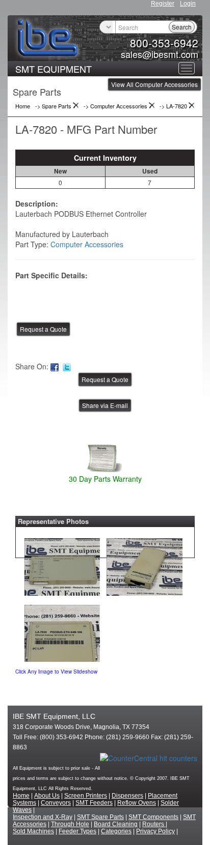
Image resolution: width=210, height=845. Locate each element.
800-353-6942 (164, 42)
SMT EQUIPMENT (53, 68)
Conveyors (56, 802)
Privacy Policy (155, 831)
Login (188, 3)
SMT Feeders (94, 802)
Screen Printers (85, 795)
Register (162, 3)
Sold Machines (33, 831)
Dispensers (127, 795)
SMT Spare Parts (100, 817)
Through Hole (70, 824)
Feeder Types (77, 831)
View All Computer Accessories (154, 84)
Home (21, 795)
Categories (116, 831)
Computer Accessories (86, 244)
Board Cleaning (116, 824)
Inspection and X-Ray (42, 817)
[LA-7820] (62, 564)
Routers (154, 824)
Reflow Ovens (136, 802)
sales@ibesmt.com (159, 54)
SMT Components (153, 817)
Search (182, 26)
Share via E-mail (105, 405)
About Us (47, 795)
